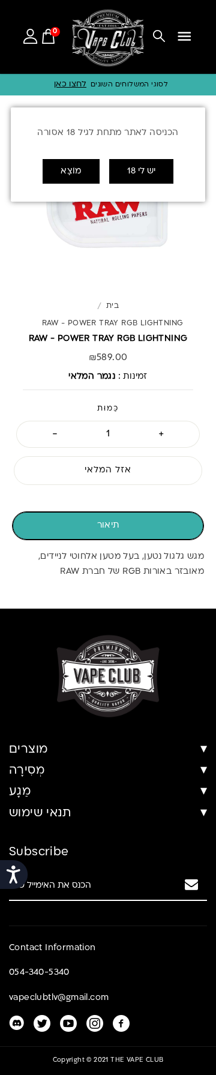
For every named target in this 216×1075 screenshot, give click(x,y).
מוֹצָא (71, 171)
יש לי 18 (141, 171)
